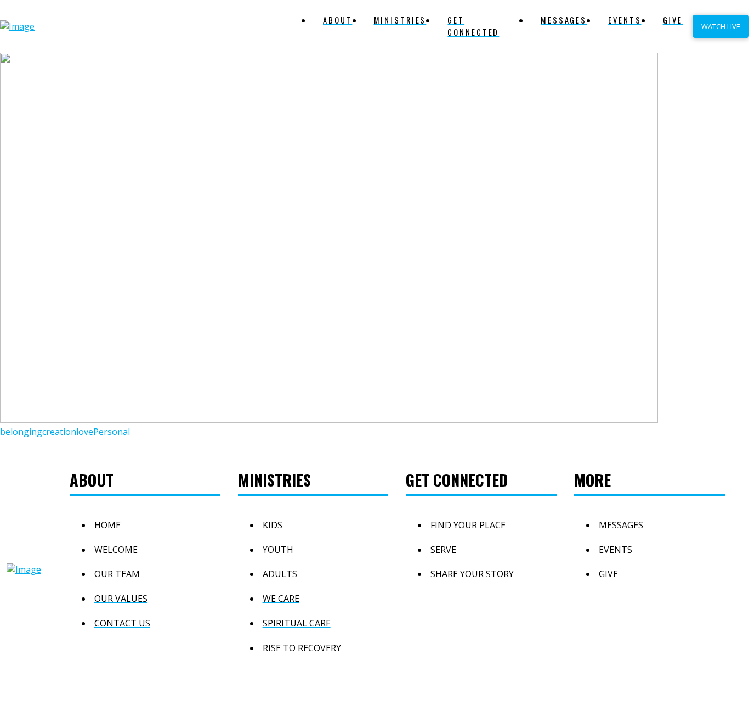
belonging (21, 432)
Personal (111, 432)
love (84, 432)
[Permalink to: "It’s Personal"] (329, 420)
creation (59, 432)
